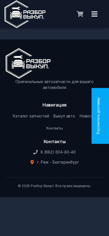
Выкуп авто (64, 116)
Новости (88, 116)
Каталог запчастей (31, 116)
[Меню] (94, 14)
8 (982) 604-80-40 (58, 152)
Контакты (54, 128)
